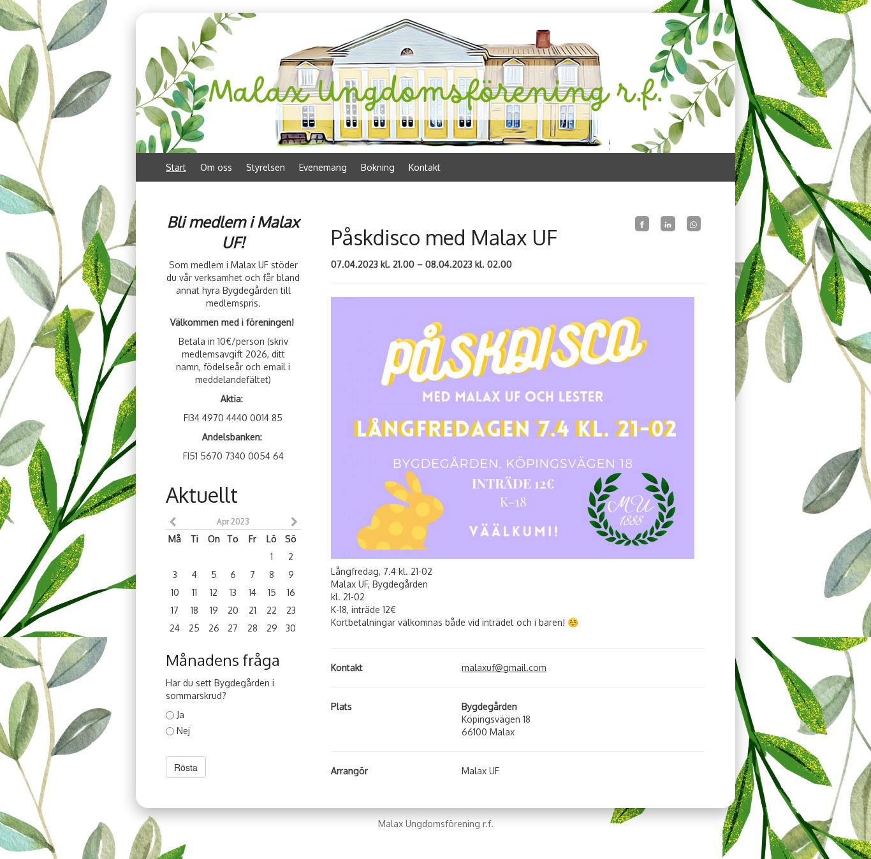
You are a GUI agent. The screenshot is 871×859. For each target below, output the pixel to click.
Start (176, 167)
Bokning (378, 167)
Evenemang (323, 167)
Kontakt (425, 167)
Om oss (216, 167)
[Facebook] (642, 223)
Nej (183, 730)
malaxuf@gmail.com (504, 667)
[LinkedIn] (668, 223)
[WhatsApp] (694, 223)
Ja (180, 714)
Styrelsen (265, 167)
